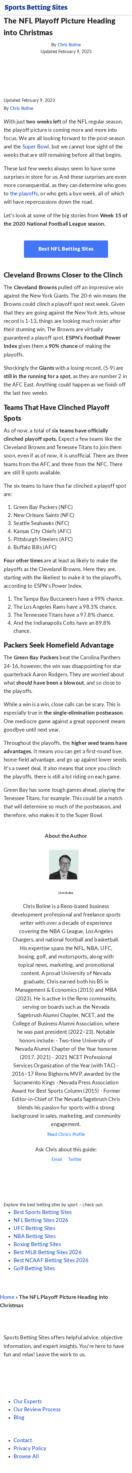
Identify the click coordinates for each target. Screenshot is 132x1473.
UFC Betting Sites (34, 1228)
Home (7, 1297)
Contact (23, 1440)
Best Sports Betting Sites (43, 1212)
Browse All (26, 1456)
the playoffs (24, 193)
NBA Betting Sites (35, 1236)
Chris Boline (69, 45)
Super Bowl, (37, 146)
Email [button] (56, 1160)
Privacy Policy (30, 1448)
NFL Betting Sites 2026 (41, 1220)
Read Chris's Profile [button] (66, 1135)
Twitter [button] (74, 1160)
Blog (19, 1417)
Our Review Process (37, 1409)
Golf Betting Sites (34, 1268)
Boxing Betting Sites (37, 1244)
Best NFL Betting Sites (66, 249)
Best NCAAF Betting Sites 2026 (51, 1260)
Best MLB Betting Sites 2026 (48, 1252)
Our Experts (28, 1401)
